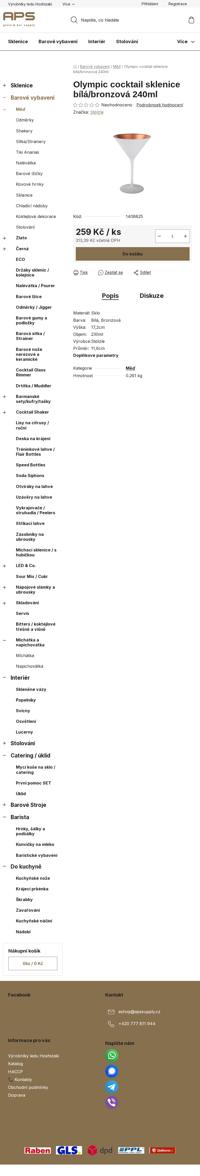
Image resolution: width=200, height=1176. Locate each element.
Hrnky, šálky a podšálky (30, 831)
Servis (22, 613)
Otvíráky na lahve (34, 486)
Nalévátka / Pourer (35, 285)
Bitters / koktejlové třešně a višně (35, 626)
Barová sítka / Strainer (30, 336)
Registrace (177, 4)
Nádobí (23, 931)
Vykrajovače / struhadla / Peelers (35, 510)
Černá (22, 248)
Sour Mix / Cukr (32, 576)
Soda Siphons (30, 475)
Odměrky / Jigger (34, 307)
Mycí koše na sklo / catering (35, 769)
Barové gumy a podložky (31, 320)
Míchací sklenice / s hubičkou (36, 552)
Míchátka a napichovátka (30, 642)
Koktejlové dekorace (36, 216)
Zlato (21, 237)
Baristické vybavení (36, 855)
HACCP (15, 1071)
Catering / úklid (30, 755)
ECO (20, 259)
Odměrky (25, 120)
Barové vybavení (32, 97)
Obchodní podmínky (28, 1087)
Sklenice (22, 85)
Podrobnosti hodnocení (159, 104)
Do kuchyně (26, 866)
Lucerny (24, 732)
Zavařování (28, 910)
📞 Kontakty (20, 1079)
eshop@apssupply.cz (139, 1011)
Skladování (27, 602)
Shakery (24, 130)
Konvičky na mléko (35, 844)
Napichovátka (29, 666)
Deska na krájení (33, 438)
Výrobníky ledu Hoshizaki (30, 4)
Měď (21, 109)
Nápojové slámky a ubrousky (35, 589)
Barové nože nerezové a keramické (29, 354)
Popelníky (26, 700)
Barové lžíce (29, 296)
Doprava (16, 1095)
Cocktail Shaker (32, 412)
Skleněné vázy (31, 689)
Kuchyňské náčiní (34, 920)
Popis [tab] (110, 295)
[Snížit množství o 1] (159, 236)
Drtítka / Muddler (33, 385)
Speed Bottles (30, 464)
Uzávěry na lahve (34, 497)
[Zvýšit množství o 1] (185, 236)
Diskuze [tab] (152, 295)
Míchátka (25, 655)
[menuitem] (18, 41)
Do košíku (133, 253)
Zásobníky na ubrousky (30, 537)
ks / (33, 963)
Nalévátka (26, 162)
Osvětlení (26, 721)
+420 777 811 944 (136, 1023)
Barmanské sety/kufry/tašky (33, 399)
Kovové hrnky (30, 184)
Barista (20, 817)
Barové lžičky (29, 173)
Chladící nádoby (32, 205)
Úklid (21, 793)
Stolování (25, 227)
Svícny (23, 710)
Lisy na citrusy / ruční (32, 425)
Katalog (15, 1063)
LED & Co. (26, 565)
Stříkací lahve (30, 523)
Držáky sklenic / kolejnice (32, 272)
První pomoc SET (33, 783)
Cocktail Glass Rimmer (31, 372)
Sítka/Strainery (31, 141)
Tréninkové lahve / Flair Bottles (35, 452)
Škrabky (24, 899)
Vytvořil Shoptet (176, 1170)
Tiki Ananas (27, 152)
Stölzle (97, 112)
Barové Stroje (28, 805)
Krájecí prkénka (32, 888)
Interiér (20, 677)
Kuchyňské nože (33, 878)
